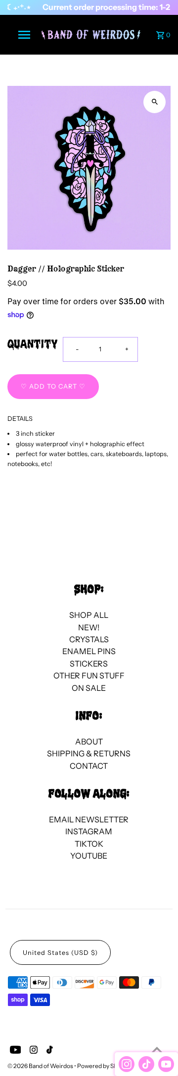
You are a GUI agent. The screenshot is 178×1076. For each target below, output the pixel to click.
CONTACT (89, 766)
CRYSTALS (89, 639)
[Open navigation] (23, 34)
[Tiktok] (48, 1051)
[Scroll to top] (157, 1050)
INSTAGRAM (88, 831)
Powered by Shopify (104, 1066)
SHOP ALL (88, 615)
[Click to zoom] (154, 102)
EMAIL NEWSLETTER (89, 819)
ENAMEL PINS (89, 651)
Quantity (32, 345)
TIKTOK (89, 844)
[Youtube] (14, 1051)
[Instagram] (32, 1051)
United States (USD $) (60, 952)
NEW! (88, 627)
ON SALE (89, 688)
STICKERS (89, 664)
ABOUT (89, 741)
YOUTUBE (88, 856)
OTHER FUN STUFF (89, 675)
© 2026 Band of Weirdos (40, 1066)
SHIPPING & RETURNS (89, 753)
